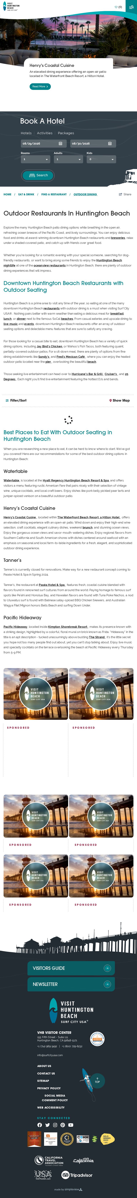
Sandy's (44, 356)
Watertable (12, 480)
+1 (38, 1046)
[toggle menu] (131, 7)
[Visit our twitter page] (47, 1125)
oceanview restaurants (50, 265)
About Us (44, 1066)
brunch (88, 527)
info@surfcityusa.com (50, 1055)
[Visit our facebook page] (39, 1125)
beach (91, 361)
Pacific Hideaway (15, 626)
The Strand (97, 637)
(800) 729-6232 (73, 1046)
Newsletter (45, 984)
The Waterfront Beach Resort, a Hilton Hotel (88, 517)
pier (48, 361)
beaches (67, 318)
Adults (58, 153)
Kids (89, 153)
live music (11, 324)
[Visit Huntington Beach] (11, 6)
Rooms (25, 153)
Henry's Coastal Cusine (20, 517)
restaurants (52, 308)
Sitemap (43, 1081)
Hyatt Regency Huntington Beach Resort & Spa (76, 480)
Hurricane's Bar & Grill (87, 374)
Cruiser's (111, 374)
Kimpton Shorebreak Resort (68, 626)
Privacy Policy (49, 1088)
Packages (66, 133)
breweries (118, 238)
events (29, 324)
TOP (97, 1082)
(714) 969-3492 (48, 1046)
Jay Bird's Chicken (50, 346)
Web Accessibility (51, 1108)
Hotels (26, 133)
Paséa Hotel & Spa (52, 585)
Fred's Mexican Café (71, 356)
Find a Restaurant (56, 194)
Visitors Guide (49, 968)
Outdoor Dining (86, 194)
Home (9, 194)
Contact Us (46, 1074)
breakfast (117, 313)
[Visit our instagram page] (55, 1125)
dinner (21, 318)
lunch (8, 318)
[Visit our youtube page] (70, 1125)
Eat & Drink (28, 194)
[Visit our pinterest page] (62, 1125)
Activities (45, 133)
